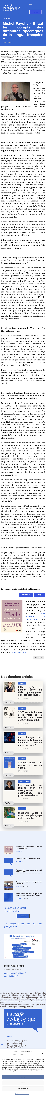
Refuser (23, 1083)
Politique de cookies (22, 1094)
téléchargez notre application (20, 1007)
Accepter (23, 1077)
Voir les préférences (23, 1088)
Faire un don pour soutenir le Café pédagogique (29, 871)
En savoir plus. (19, 652)
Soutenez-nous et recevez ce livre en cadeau (30, 765)
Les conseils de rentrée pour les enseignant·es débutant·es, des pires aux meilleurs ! (30, 790)
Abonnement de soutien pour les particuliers (29, 882)
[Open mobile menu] (31, 4)
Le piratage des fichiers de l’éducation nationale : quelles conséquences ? (30, 741)
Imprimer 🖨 (26, 595)
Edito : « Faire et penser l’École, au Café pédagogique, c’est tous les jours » (30, 691)
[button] (43, 1053)
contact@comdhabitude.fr (15, 973)
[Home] (12, 14)
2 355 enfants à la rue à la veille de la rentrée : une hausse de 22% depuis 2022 (30, 716)
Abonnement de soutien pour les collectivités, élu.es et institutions (29, 894)
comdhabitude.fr (11, 976)
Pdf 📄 (39, 595)
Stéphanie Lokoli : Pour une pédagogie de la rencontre (30, 815)
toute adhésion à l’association (35, 616)
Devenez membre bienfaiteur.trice (28, 858)
